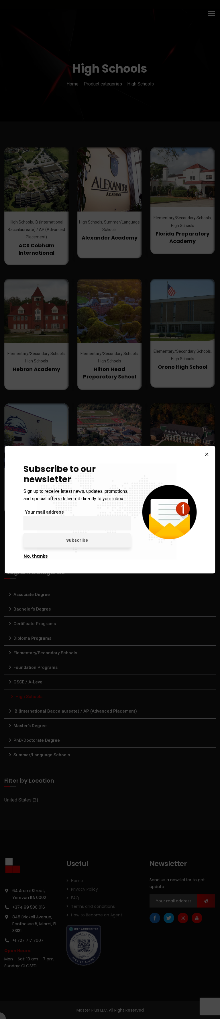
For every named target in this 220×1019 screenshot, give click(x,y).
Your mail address (44, 512)
